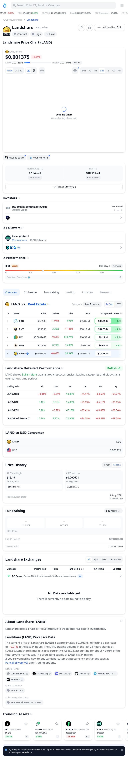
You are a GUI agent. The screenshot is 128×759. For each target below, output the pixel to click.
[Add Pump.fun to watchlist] (56, 723)
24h (84, 70)
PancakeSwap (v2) (16, 662)
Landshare (32, 19)
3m (102, 70)
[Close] (120, 576)
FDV (118, 304)
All (119, 70)
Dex (104, 559)
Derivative (115, 559)
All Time (117, 464)
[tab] (10, 70)
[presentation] (17, 673)
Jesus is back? (16, 157)
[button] (64, 13)
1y (107, 70)
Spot (96, 559)
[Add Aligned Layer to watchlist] (87, 723)
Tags (38, 34)
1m (96, 70)
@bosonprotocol (19, 240)
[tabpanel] (64, 113)
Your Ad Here (40, 157)
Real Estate (37, 304)
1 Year (107, 464)
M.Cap (109, 304)
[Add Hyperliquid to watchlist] (118, 723)
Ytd (113, 70)
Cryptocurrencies (12, 19)
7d (89, 70)
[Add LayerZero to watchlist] (26, 723)
